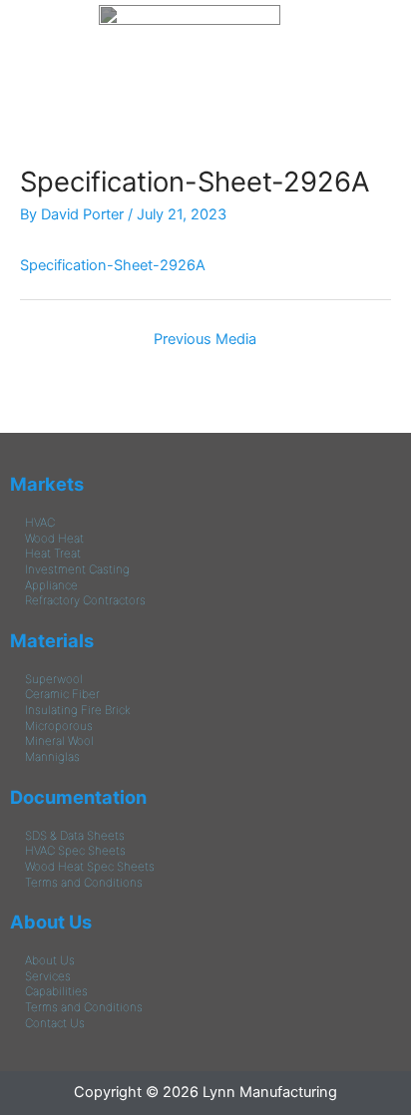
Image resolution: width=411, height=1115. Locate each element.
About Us (51, 921)
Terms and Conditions (84, 883)
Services (48, 976)
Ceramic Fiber (62, 694)
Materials (52, 640)
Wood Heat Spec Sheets (90, 867)
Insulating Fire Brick (78, 710)
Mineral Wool (59, 741)
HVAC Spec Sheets (75, 851)
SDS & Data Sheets (75, 836)
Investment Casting (77, 569)
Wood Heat (54, 539)
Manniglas (52, 757)
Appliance (51, 585)
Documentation (78, 797)
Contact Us (55, 1023)
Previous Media (205, 339)
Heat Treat (53, 553)
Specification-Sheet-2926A (113, 265)
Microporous (59, 726)
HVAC (40, 523)
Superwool (54, 679)
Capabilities (56, 991)
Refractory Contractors (85, 600)
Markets (47, 484)
